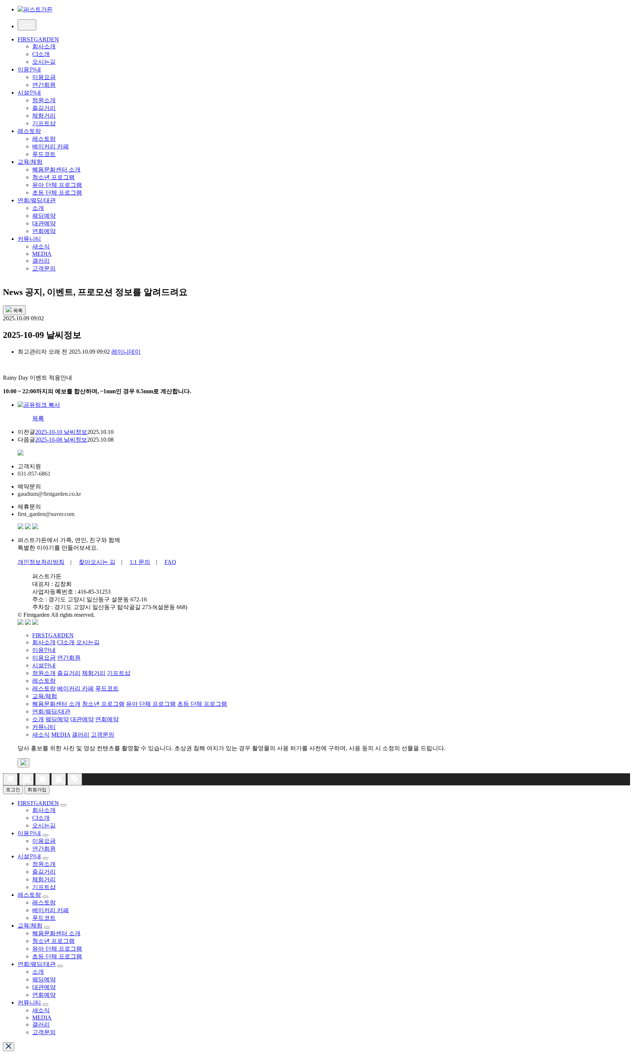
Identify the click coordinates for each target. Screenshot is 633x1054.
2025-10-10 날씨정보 (61, 432)
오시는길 (44, 62)
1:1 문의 (140, 562)
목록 (38, 418)
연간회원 (44, 85)
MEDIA (42, 254)
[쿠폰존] (74, 779)
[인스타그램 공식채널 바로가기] (28, 527)
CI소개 (41, 54)
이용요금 (44, 77)
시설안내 (29, 92)
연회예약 (44, 231)
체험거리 (44, 116)
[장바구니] (10, 779)
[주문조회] (26, 779)
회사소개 (44, 46)
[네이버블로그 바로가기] (35, 527)
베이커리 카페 (50, 146)
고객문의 (44, 268)
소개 (38, 208)
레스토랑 (29, 131)
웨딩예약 (44, 216)
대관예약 (44, 223)
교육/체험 (30, 162)
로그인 (13, 789)
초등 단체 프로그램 (57, 192)
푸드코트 (44, 154)
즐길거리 (44, 108)
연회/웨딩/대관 (37, 200)
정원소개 (44, 100)
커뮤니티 (29, 239)
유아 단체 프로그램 (57, 185)
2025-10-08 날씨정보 (61, 439)
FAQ (170, 562)
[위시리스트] (58, 779)
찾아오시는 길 (97, 562)
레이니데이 (126, 352)
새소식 (41, 246)
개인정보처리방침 (41, 562)
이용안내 (29, 69)
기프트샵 (44, 123)
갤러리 (41, 261)
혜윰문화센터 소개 (56, 169)
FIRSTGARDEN (38, 39)
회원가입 (37, 789)
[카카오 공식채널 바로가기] (20, 527)
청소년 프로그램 (53, 177)
